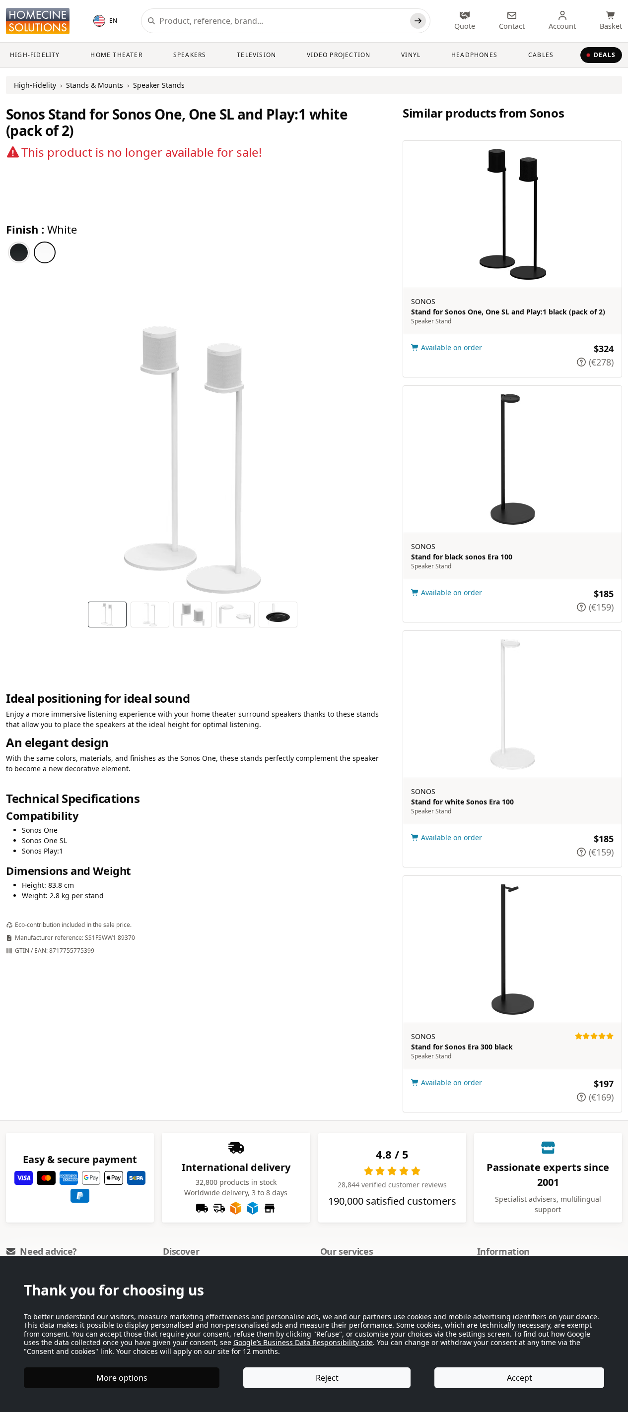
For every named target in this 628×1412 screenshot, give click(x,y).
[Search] (418, 21)
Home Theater (116, 55)
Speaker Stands (159, 85)
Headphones (474, 55)
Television (256, 55)
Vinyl (410, 55)
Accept (519, 1377)
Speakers (190, 55)
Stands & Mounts (94, 85)
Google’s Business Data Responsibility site (303, 1342)
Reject (327, 1377)
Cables (541, 55)
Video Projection (338, 55)
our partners (370, 1316)
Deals (605, 55)
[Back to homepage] (38, 21)
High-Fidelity (35, 55)
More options (121, 1377)
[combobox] (282, 21)
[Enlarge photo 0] (192, 460)
